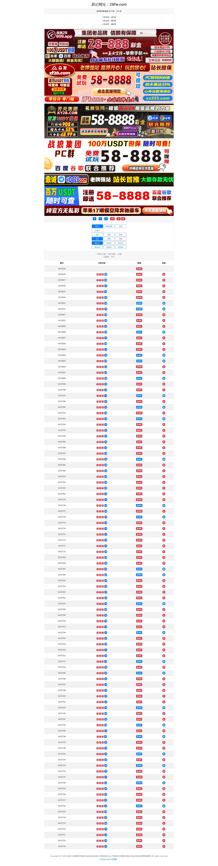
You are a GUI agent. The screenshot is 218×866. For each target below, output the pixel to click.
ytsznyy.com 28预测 (108, 859)
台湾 (120, 226)
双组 (109, 239)
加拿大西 (109, 226)
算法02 (109, 243)
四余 (97, 239)
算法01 (97, 243)
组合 (97, 235)
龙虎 (120, 239)
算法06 (120, 247)
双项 (120, 235)
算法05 (109, 247)
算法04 (97, 247)
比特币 (97, 230)
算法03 (120, 243)
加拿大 (97, 226)
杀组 (109, 235)
